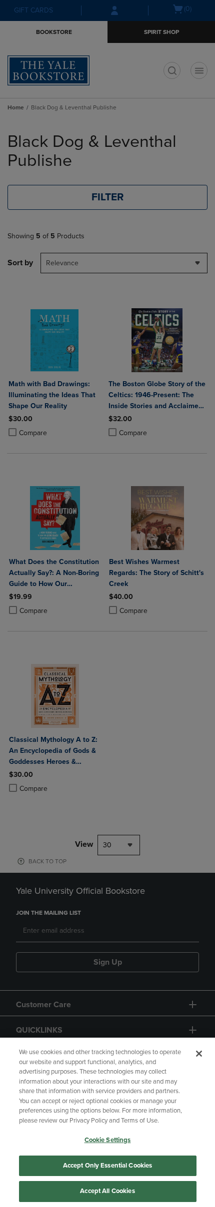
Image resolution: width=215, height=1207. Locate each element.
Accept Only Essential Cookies (107, 1166)
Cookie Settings (107, 1140)
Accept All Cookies (107, 1191)
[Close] (199, 1054)
